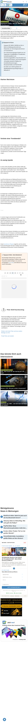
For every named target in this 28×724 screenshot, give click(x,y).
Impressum (12, 595)
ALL (22, 273)
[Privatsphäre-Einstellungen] (4, 719)
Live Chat (11, 262)
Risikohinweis (17, 595)
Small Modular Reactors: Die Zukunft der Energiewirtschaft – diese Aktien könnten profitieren (12, 559)
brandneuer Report (8, 244)
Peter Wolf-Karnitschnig (22, 9)
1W (7, 273)
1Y (17, 273)
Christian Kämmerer (18, 360)
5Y (20, 273)
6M (15, 273)
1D (5, 273)
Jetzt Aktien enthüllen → (14, 587)
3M (12, 273)
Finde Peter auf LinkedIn (7, 336)
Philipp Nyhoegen (19, 392)
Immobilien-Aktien (6, 28)
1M (10, 273)
